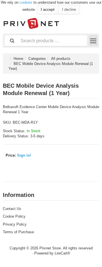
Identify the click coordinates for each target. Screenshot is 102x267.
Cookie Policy (14, 216)
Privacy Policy (15, 224)
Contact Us (12, 209)
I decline (69, 9)
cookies (26, 2)
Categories (37, 58)
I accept (47, 9)
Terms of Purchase (18, 232)
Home (18, 58)
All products (61, 58)
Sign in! (24, 155)
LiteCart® (62, 253)
